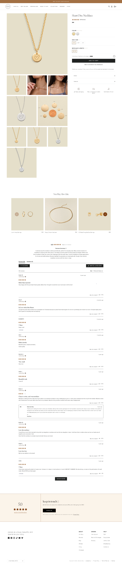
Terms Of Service (105, 560)
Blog (80, 540)
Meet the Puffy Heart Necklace (61, 1)
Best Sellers (24, 6)
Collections (54, 6)
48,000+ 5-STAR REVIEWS (20, 512)
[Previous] (17, 214)
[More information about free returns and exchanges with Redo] (114, 56)
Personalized (34, 6)
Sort (91, 271)
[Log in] (112, 6)
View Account (94, 534)
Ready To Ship (44, 6)
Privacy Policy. (76, 514)
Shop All (16, 6)
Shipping (93, 540)
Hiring (80, 547)
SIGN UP (49, 510)
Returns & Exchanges (96, 537)
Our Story (81, 534)
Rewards (62, 6)
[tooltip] (66, 248)
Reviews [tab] (22, 262)
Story (68, 6)
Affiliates (81, 543)
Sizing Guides (107, 537)
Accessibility (88, 560)
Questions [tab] (30, 262)
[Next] (105, 214)
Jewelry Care (107, 540)
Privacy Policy (96, 560)
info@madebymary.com (33, 412)
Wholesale (81, 550)
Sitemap (113, 560)
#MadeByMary (107, 543)
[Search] (109, 6)
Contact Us (106, 547)
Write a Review (96, 266)
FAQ (105, 534)
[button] (96, 283)
